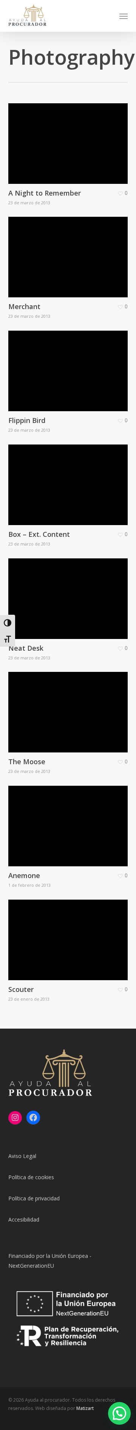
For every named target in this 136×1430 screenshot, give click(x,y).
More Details (70, 138)
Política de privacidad (34, 1198)
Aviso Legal (22, 1156)
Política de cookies (31, 1177)
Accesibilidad (23, 1219)
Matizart (85, 1408)
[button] (123, 16)
